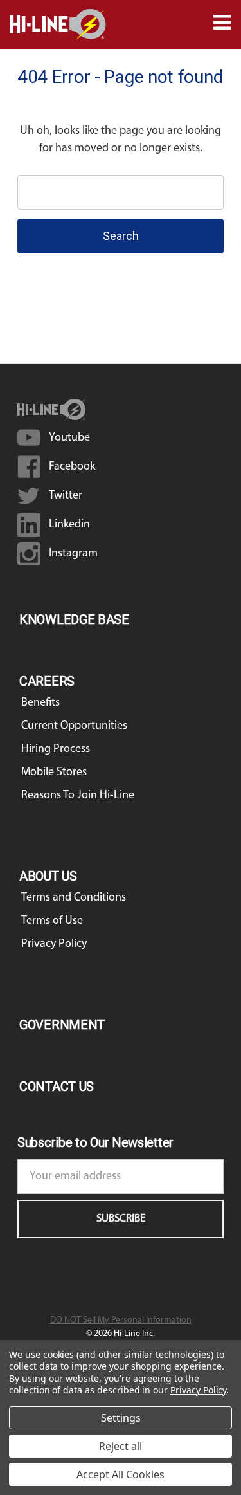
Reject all (120, 1446)
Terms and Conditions (73, 898)
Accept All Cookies (120, 1474)
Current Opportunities (74, 726)
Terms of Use (52, 921)
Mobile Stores (54, 772)
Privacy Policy (54, 944)
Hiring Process (55, 749)
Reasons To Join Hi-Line (77, 796)
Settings (121, 1418)
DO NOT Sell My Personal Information (121, 1320)
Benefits (40, 703)
